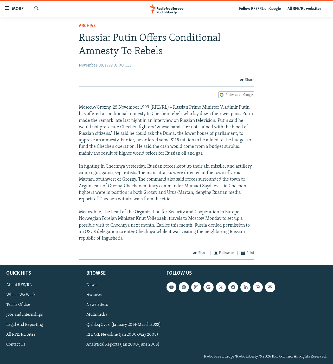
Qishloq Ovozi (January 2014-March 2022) (123, 324)
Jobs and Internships (24, 315)
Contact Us (15, 344)
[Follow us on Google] (208, 287)
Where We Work (21, 295)
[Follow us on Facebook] (233, 287)
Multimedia (96, 315)
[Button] (247, 80)
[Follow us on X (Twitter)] (221, 287)
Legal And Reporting (24, 324)
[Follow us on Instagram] (196, 287)
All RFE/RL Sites (20, 334)
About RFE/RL (19, 285)
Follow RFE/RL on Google (260, 9)
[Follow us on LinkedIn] (245, 287)
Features (94, 295)
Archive (87, 26)
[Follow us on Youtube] (171, 287)
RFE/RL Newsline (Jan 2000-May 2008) (122, 334)
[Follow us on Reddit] (184, 287)
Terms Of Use (18, 305)
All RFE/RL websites (304, 9)
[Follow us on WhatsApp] (258, 287)
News (91, 285)
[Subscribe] (270, 287)
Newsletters (97, 305)
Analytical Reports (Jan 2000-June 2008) (122, 344)
